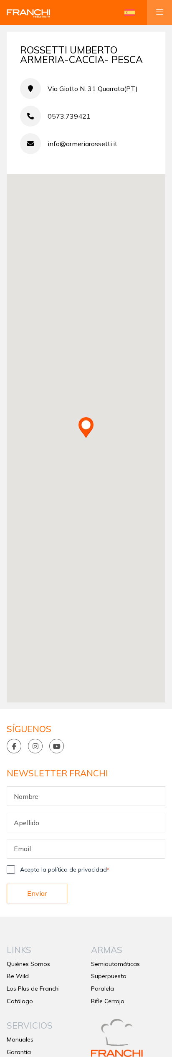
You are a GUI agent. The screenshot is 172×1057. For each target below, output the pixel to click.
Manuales (20, 1039)
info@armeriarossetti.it (82, 143)
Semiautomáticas (115, 964)
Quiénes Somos (28, 964)
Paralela (102, 988)
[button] (129, 12)
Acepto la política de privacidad (64, 869)
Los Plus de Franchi (33, 988)
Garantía (19, 1052)
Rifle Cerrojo (107, 1001)
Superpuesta (108, 976)
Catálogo (20, 1001)
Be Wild (18, 976)
